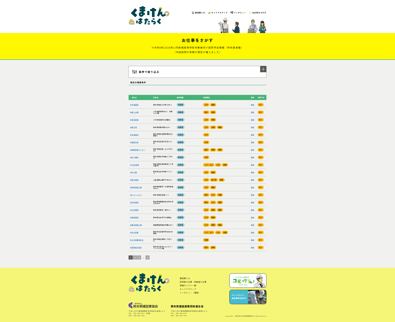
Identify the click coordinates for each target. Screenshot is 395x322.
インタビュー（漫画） (190, 292)
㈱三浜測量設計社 (137, 240)
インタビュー (240, 12)
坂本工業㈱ (134, 157)
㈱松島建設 (134, 120)
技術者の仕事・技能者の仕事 (193, 281)
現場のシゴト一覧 (188, 285)
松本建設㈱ (134, 135)
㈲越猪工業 (134, 142)
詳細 (252, 105)
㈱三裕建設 (134, 210)
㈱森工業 (133, 127)
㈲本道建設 (134, 105)
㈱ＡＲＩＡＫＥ (136, 195)
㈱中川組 (133, 172)
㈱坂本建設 (134, 180)
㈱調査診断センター (137, 150)
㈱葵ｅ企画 (134, 112)
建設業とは (200, 12)
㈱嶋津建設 (134, 217)
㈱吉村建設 (134, 202)
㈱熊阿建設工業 (136, 187)
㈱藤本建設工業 (136, 225)
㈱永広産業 (134, 232)
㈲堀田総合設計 (136, 247)
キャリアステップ (219, 12)
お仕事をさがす (259, 12)
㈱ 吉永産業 (134, 165)
